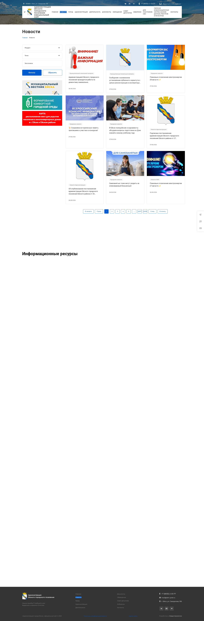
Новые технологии (175, 616)
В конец (162, 211)
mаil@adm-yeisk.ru (168, 597)
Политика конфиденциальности (95, 616)
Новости (63, 12)
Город (70, 12)
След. (152, 211)
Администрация (81, 12)
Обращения (117, 12)
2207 (139, 211)
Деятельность (95, 12)
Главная (55, 12)
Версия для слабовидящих (172, 4)
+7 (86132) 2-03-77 (148, 4)
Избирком (137, 12)
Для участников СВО (147, 12)
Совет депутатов (127, 12)
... (134, 211)
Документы (106, 12)
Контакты (174, 12)
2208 (145, 211)
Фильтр (31, 73)
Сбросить (52, 73)
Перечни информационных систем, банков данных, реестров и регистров (161, 12)
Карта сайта (133, 616)
